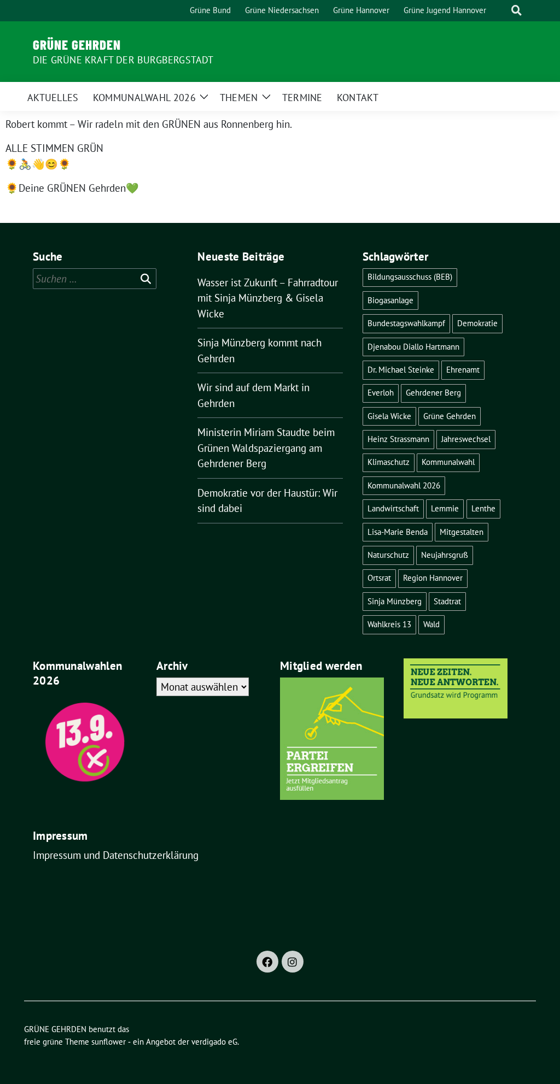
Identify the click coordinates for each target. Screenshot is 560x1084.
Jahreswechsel (466, 439)
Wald (431, 624)
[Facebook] (267, 962)
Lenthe (483, 508)
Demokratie (477, 323)
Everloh (381, 392)
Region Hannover (433, 578)
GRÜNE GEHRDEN (77, 44)
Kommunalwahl (448, 462)
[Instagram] (293, 962)
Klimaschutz (389, 462)
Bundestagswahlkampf (406, 323)
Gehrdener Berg (433, 392)
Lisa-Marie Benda (398, 532)
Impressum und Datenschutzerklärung (116, 855)
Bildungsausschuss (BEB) (410, 277)
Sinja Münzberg (395, 601)
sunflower (108, 1041)
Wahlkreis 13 (389, 624)
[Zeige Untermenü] (204, 96)
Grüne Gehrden (449, 416)
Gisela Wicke (389, 416)
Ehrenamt (463, 369)
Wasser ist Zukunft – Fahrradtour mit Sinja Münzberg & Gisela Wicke (267, 298)
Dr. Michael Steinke (401, 369)
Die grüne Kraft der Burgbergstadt (123, 60)
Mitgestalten (461, 532)
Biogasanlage (390, 300)
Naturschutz (388, 555)
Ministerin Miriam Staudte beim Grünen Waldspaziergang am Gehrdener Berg (266, 448)
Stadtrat (447, 601)
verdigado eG (214, 1041)
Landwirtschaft (393, 508)
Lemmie (445, 508)
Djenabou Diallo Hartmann (413, 346)
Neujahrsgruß (444, 555)
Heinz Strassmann (398, 439)
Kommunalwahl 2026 (404, 485)
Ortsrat (379, 578)
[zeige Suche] (516, 10)
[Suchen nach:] (94, 279)
